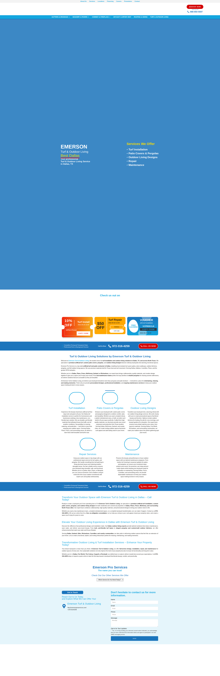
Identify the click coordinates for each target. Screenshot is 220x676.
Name (113, 599)
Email (113, 606)
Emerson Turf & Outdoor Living (84, 603)
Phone (113, 612)
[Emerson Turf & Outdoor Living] (64, 606)
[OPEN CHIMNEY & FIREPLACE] (110, 17)
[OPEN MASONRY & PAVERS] (88, 17)
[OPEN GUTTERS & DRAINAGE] (69, 17)
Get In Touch (72, 592)
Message (114, 618)
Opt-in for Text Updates (119, 628)
